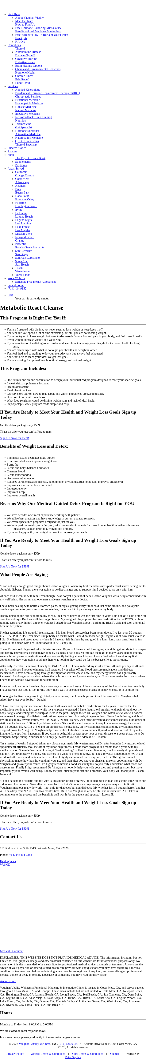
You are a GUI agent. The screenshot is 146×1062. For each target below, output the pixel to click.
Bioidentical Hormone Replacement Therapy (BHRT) (47, 93)
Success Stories (17, 148)
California (21, 172)
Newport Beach (24, 237)
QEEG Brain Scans (27, 141)
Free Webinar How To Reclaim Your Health (41, 34)
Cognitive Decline (26, 58)
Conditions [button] (14, 45)
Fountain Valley (24, 199)
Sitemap (115, 1053)
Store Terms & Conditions (87, 1053)
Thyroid (20, 48)
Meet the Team (24, 21)
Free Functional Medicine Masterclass (38, 31)
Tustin (19, 268)
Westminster (22, 271)
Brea (18, 189)
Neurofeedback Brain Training (33, 117)
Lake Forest (22, 226)
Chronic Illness (24, 76)
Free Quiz (21, 38)
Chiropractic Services (28, 96)
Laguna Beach (24, 216)
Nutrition (20, 120)
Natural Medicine (25, 110)
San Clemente (23, 250)
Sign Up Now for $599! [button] (14, 438)
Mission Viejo (23, 233)
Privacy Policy (15, 1053)
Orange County (24, 175)
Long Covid (22, 82)
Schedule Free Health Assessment (35, 281)
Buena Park (22, 192)
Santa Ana (21, 261)
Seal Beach (22, 264)
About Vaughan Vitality (29, 17)
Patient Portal (16, 285)
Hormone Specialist (27, 130)
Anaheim (20, 185)
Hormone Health (25, 72)
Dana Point (22, 196)
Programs (21, 165)
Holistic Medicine (25, 106)
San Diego (21, 254)
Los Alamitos (23, 223)
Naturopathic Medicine (29, 137)
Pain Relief (22, 79)
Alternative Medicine (27, 134)
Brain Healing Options (28, 65)
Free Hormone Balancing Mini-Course (38, 28)
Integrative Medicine (27, 113)
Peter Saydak (73, 1057)
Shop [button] (11, 154)
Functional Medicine (27, 100)
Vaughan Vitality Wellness (34, 1043)
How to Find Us (25, 24)
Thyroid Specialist (26, 144)
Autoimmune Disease (28, 52)
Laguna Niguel (24, 220)
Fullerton (20, 202)
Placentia (20, 244)
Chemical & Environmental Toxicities (37, 69)
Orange (19, 240)
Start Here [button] (14, 14)
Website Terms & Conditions (48, 1053)
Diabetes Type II (25, 55)
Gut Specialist (23, 127)
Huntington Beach (26, 206)
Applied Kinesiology (27, 89)
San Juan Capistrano (27, 257)
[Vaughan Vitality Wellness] (73, 5)
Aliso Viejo (22, 182)
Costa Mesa (22, 178)
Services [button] (13, 86)
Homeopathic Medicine (29, 103)
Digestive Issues (25, 62)
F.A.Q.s (20, 41)
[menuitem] (77, 28)
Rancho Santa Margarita (29, 247)
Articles (12, 151)
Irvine (18, 209)
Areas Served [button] (16, 168)
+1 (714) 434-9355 (20, 854)
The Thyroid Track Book (30, 158)
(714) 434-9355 (68, 1043)
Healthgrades (8, 861)
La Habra (21, 213)
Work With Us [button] (16, 278)
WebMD (5, 864)
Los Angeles (22, 230)
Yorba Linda (22, 274)
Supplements (23, 161)
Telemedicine (23, 124)
